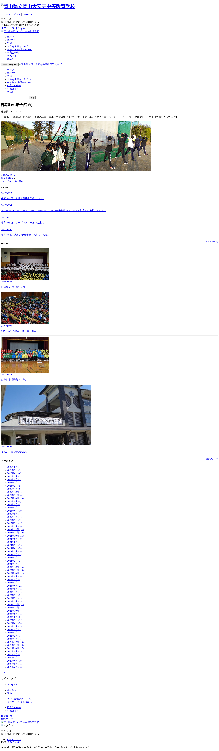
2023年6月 (14, 585)
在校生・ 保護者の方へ (19, 49)
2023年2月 (14, 598)
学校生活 (12, 40)
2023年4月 (14, 592)
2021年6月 (14, 660)
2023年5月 (14, 589)
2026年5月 (14, 476)
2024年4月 (14, 554)
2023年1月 (14, 601)
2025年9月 (14, 501)
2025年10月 (15, 498)
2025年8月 (14, 504)
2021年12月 (15, 642)
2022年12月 (15, 604)
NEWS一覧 (212, 241)
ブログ (16, 14)
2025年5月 (14, 514)
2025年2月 (14, 523)
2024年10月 (15, 535)
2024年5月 (14, 551)
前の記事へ (9, 175)
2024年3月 (14, 557)
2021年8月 (14, 654)
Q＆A (10, 59)
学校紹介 (12, 37)
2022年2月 (14, 635)
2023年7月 (14, 582)
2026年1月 (14, 489)
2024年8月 (14, 542)
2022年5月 (14, 626)
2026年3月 (14, 482)
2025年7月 (14, 507)
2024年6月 (14, 548)
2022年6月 (14, 623)
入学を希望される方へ (19, 46)
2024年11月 (15, 532)
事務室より (13, 55)
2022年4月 (14, 629)
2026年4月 (14, 479)
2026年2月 (14, 485)
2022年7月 (14, 620)
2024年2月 (14, 560)
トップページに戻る (12, 181)
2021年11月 (15, 645)
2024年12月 (15, 529)
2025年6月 (14, 510)
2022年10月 (14, 610)
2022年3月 (14, 632)
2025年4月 (14, 517)
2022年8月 (14, 617)
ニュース (6, 14)
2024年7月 (14, 545)
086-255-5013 (14, 739)
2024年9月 (14, 539)
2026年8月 (14, 467)
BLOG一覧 (212, 459)
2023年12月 (15, 567)
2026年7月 (14, 470)
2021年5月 (14, 664)
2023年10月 (15, 573)
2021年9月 (14, 651)
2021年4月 (14, 667)
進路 (9, 43)
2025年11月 (14, 495)
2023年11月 (15, 570)
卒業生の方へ (14, 52)
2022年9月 (14, 614)
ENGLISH (28, 14)
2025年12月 (14, 492)
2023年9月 (14, 576)
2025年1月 (14, 526)
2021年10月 (15, 648)
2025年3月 (14, 520)
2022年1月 (14, 639)
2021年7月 (14, 657)
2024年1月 (14, 564)
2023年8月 (14, 579)
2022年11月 (14, 607)
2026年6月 (14, 473)
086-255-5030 (14, 742)
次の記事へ (7, 178)
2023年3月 (14, 595)
